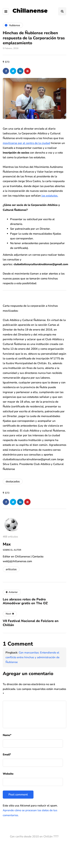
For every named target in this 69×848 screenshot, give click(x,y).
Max (7, 544)
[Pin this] (27, 71)
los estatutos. (49, 195)
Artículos (11, 569)
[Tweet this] (13, 71)
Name (7, 735)
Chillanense (30, 10)
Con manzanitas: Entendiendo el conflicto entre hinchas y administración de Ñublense (32, 657)
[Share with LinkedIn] (20, 71)
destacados (13, 481)
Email (7, 754)
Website (8, 774)
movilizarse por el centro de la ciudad (26, 143)
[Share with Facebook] (6, 71)
